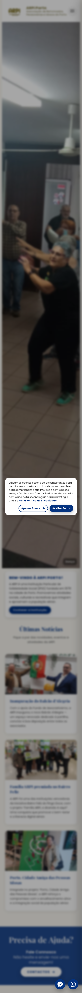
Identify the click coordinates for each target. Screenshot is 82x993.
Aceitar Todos (61, 508)
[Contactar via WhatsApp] (73, 984)
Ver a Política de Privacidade (38, 500)
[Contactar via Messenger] (60, 984)
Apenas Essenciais (33, 508)
